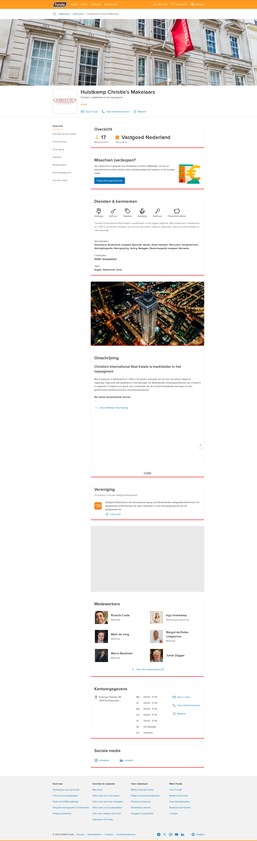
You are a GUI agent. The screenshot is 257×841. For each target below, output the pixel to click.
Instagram (104, 760)
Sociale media (60, 180)
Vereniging (58, 149)
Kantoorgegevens (62, 172)
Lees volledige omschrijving (113, 407)
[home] (55, 13)
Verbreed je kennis (141, 807)
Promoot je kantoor (141, 801)
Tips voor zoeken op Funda (107, 813)
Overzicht (58, 126)
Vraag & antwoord (62, 813)
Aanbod (57, 157)
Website (142, 111)
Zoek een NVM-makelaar (65, 801)
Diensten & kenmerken (64, 133)
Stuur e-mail (91, 111)
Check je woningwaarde (65, 795)
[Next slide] (200, 444)
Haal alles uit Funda (103, 819)
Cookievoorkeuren (126, 834)
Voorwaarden (94, 834)
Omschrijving (59, 141)
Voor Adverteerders (179, 801)
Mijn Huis (97, 789)
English (200, 834)
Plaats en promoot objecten (145, 795)
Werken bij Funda (178, 795)
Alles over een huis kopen (106, 795)
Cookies (109, 834)
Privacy (80, 834)
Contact (173, 813)
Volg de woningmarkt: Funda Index (71, 807)
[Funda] (60, 4)
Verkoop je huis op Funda (66, 789)
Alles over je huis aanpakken (107, 807)
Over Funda (175, 789)
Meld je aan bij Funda (142, 789)
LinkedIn (128, 760)
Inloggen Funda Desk (142, 813)
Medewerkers (60, 164)
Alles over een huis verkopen (108, 801)
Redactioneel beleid (179, 807)
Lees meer (115, 514)
